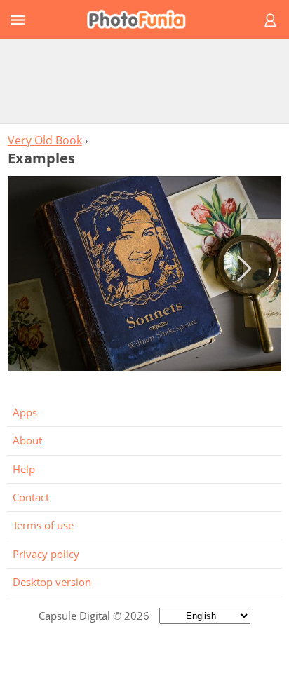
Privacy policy (46, 554)
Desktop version (52, 582)
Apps (25, 412)
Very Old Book (45, 140)
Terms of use (43, 525)
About (27, 440)
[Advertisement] (144, 81)
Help (24, 469)
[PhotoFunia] (142, 19)
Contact (31, 497)
